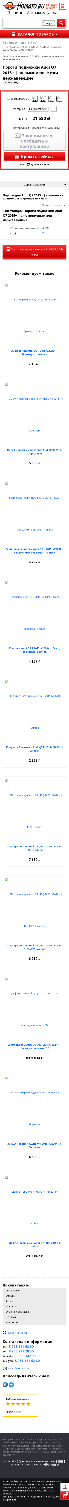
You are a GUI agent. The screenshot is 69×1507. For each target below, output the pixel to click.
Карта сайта (10, 1461)
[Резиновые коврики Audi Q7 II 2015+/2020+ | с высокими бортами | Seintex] (34, 514)
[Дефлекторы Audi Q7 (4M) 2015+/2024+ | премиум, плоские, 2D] (34, 1009)
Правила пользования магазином (37, 1461)
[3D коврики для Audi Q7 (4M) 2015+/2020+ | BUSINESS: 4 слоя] (34, 910)
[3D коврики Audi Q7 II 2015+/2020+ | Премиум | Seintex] (34, 315)
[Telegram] (11, 1384)
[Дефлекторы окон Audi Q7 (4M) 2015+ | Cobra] (34, 1207)
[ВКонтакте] (5, 1384)
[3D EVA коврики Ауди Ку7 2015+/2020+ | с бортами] (34, 1108)
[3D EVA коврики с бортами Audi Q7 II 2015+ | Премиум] (34, 415)
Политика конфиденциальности (27, 1464)
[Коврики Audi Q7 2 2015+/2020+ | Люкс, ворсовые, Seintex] (34, 613)
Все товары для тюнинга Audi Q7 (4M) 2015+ (36, 252)
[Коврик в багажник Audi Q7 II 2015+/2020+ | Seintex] (34, 712)
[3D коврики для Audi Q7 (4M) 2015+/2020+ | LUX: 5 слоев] (34, 811)
